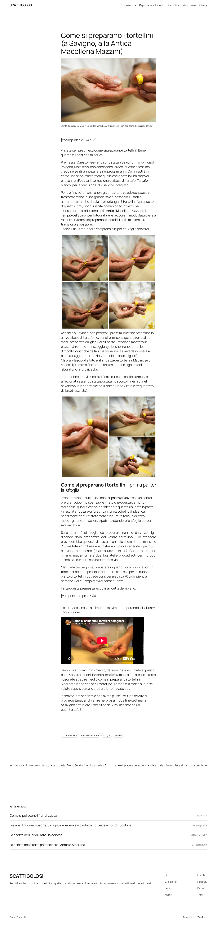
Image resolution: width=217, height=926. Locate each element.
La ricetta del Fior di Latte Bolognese (36, 835)
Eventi (116, 125)
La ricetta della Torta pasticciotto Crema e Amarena (47, 845)
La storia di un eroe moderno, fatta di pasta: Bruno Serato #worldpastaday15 (60, 765)
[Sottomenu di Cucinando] (135, 5)
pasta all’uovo (121, 498)
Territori (149, 125)
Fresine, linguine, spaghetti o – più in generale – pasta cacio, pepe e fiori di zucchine (71, 825)
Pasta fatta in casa (90, 735)
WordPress (202, 917)
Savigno (106, 735)
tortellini (118, 735)
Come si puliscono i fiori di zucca (33, 815)
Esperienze (107, 125)
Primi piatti (140, 125)
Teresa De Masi (77, 125)
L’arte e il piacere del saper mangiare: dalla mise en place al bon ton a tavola (158, 765)
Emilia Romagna (94, 125)
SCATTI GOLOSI (21, 5)
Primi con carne (127, 125)
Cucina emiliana (70, 735)
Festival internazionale (95, 180)
